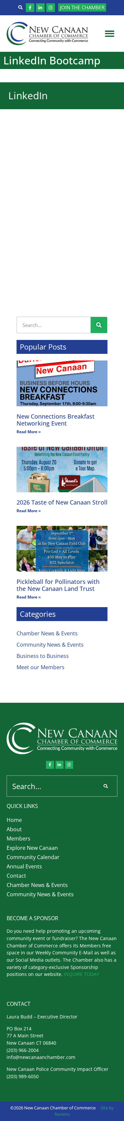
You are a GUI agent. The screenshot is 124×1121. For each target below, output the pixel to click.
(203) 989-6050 (23, 1076)
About (14, 829)
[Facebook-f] (30, 7)
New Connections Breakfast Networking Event (56, 420)
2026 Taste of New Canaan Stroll (62, 502)
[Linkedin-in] (40, 7)
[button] (110, 33)
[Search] (99, 325)
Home (14, 820)
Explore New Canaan (32, 847)
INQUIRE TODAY (81, 974)
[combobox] (52, 786)
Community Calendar (33, 857)
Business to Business (43, 656)
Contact (16, 875)
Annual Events (24, 866)
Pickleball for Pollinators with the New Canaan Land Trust (58, 585)
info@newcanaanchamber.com (41, 1057)
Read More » (29, 432)
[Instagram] (50, 7)
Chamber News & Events (47, 633)
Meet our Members (40, 667)
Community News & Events (50, 644)
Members (18, 838)
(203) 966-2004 (23, 1050)
